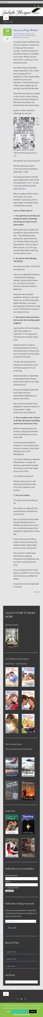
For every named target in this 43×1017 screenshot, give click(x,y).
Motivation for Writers (15, 957)
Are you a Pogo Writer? (25, 30)
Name (7, 882)
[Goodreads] (42, 6)
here (24, 189)
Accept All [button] (15, 1011)
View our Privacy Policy (21, 1014)
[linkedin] (38, 6)
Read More (37, 592)
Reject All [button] (24, 1011)
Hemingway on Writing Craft (18, 964)
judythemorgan (19, 33)
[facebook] (34, 6)
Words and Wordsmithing (16, 949)
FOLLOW (12, 928)
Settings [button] (32, 1011)
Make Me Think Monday (24, 35)
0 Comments (25, 37)
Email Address (11, 875)
